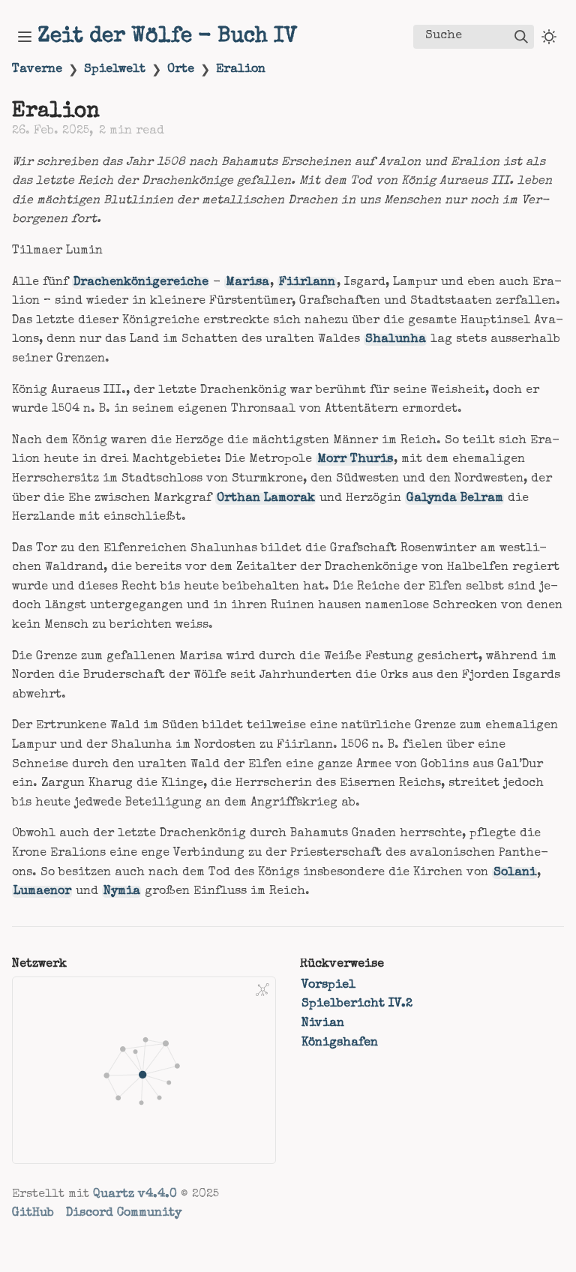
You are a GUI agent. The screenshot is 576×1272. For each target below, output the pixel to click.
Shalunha (395, 340)
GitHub (33, 1214)
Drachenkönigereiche (141, 283)
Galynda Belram (454, 499)
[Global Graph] (263, 990)
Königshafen (340, 1043)
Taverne (37, 70)
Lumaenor (42, 892)
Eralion (241, 70)
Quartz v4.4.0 (135, 1195)
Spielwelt (115, 70)
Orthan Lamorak (266, 499)
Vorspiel (329, 986)
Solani (515, 873)
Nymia (122, 892)
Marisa (247, 283)
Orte (180, 70)
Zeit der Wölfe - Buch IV (167, 36)
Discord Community (124, 1214)
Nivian (323, 1024)
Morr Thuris (355, 460)
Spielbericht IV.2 (357, 1004)
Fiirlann (307, 283)
